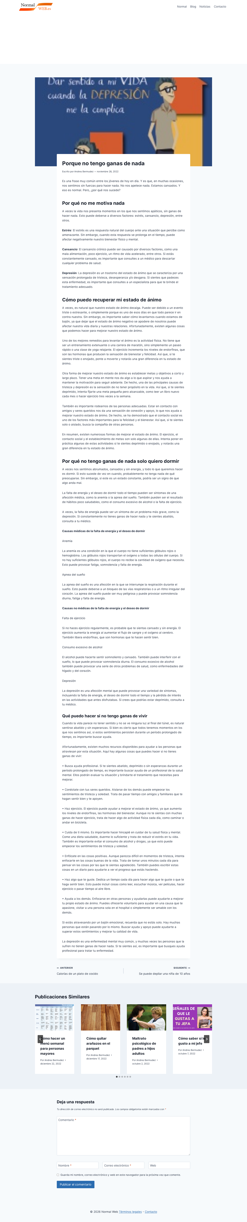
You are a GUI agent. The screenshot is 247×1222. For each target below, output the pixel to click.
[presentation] (54, 1017)
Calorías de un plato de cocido (77, 970)
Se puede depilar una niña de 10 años (164, 970)
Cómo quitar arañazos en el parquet (98, 1043)
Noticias (204, 6)
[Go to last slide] (40, 1039)
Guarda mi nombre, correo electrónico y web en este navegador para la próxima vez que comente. (120, 1174)
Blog (193, 6)
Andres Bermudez (54, 1060)
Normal (182, 6)
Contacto (220, 6)
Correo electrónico (117, 1165)
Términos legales (130, 1211)
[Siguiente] (206, 1039)
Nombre (65, 1165)
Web (153, 1165)
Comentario (67, 1120)
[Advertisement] (123, 38)
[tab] (117, 1077)
